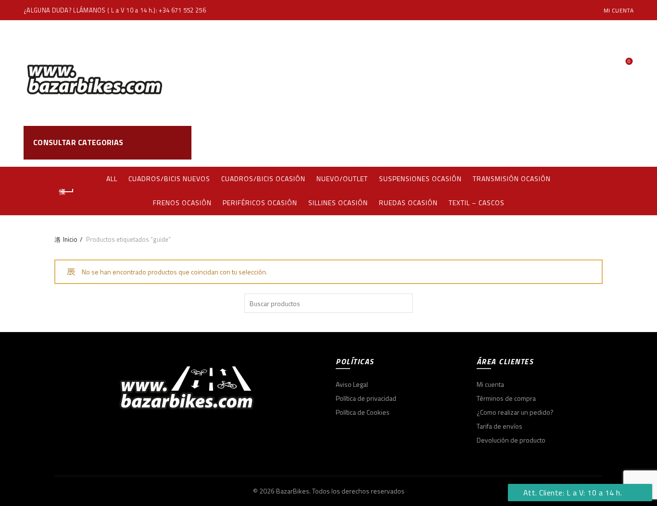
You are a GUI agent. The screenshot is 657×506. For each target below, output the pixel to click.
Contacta (478, 72)
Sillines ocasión (338, 202)
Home (272, 72)
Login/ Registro (614, 51)
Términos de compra (506, 398)
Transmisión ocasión (512, 178)
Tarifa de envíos (499, 426)
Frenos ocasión (182, 202)
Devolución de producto (511, 440)
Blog (433, 72)
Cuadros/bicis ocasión (263, 178)
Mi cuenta (618, 10)
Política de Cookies (363, 412)
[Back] (66, 191)
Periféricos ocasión (260, 202)
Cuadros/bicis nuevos (169, 178)
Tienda (313, 72)
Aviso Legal (352, 384)
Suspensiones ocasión (420, 178)
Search (621, 142)
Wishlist (629, 62)
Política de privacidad (366, 398)
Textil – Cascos (477, 202)
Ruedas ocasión (408, 202)
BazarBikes (292, 491)
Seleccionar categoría (548, 142)
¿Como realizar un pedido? (515, 412)
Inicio (70, 239)
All (111, 178)
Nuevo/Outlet (342, 178)
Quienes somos (375, 72)
